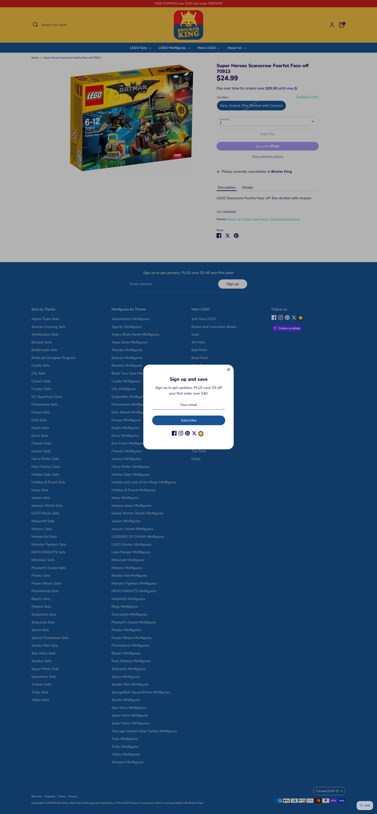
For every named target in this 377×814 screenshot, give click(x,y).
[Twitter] (194, 433)
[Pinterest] (187, 433)
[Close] (228, 369)
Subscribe (189, 420)
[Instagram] (180, 433)
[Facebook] (174, 433)
